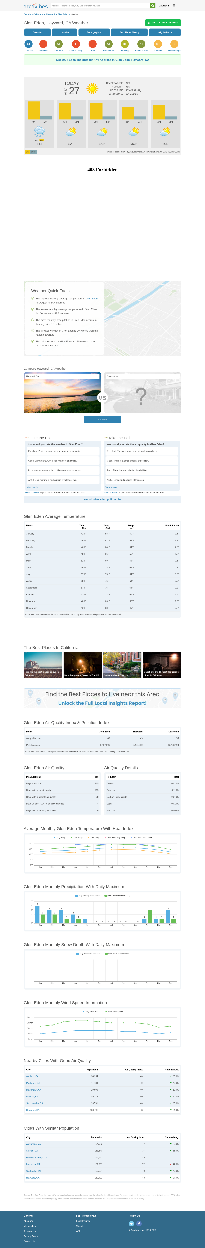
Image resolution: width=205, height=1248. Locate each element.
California (38, 14)
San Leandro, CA (34, 1103)
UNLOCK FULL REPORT (164, 22)
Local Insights (83, 1221)
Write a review (32, 492)
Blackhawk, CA (33, 1089)
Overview (37, 32)
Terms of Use (30, 1231)
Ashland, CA (32, 1076)
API (78, 1231)
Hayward (50, 14)
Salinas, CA (32, 1150)
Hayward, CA (32, 1110)
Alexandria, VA (33, 1144)
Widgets (80, 1226)
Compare (102, 419)
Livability (162, 5)
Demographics (94, 32)
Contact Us (29, 1241)
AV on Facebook (139, 1223)
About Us (28, 1221)
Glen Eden (63, 14)
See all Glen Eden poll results (102, 499)
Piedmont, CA (33, 1083)
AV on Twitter (131, 1223)
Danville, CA (32, 1096)
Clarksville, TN (33, 1171)
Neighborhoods (164, 32)
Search (27, 14)
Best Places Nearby (129, 32)
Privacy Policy (31, 1236)
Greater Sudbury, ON (36, 1157)
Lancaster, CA (33, 1164)
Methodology (30, 1226)
